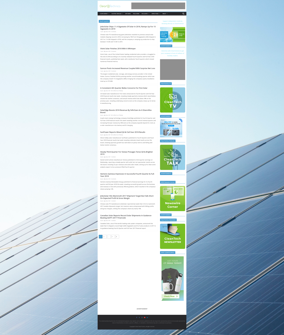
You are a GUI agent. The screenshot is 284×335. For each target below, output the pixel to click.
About (164, 13)
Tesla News (136, 13)
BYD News (128, 13)
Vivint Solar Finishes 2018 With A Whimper (118, 48)
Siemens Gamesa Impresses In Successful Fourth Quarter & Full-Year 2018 (127, 175)
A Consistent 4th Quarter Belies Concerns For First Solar (123, 88)
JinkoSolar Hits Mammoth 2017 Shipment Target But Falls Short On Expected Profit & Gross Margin (127, 197)
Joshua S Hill (107, 31)
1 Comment (113, 157)
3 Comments (113, 51)
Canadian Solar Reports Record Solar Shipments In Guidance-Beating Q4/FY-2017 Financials (126, 216)
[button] (108, 14)
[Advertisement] (158, 6)
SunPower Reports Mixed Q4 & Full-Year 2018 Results (122, 132)
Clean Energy (104, 13)
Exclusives (145, 13)
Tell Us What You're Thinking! (117, 90)
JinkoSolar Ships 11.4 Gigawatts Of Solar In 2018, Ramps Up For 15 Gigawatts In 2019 (128, 27)
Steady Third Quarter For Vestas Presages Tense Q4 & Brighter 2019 (126, 153)
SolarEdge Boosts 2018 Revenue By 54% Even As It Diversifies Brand (126, 111)
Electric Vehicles (116, 13)
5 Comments (113, 31)
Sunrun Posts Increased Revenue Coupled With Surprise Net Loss (127, 68)
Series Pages (155, 13)
